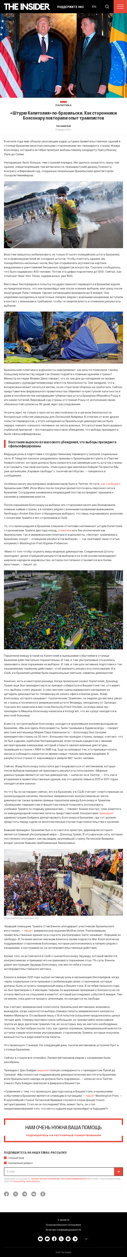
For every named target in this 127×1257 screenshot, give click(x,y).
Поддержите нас (70, 7)
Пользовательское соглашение (63, 1224)
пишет (28, 930)
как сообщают (111, 483)
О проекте (63, 1219)
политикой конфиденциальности (75, 1178)
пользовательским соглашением (45, 1178)
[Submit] (118, 1172)
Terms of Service (32, 1181)
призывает (106, 813)
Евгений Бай (63, 125)
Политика (63, 105)
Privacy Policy (19, 1181)
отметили (65, 530)
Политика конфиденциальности (63, 1229)
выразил (43, 1070)
